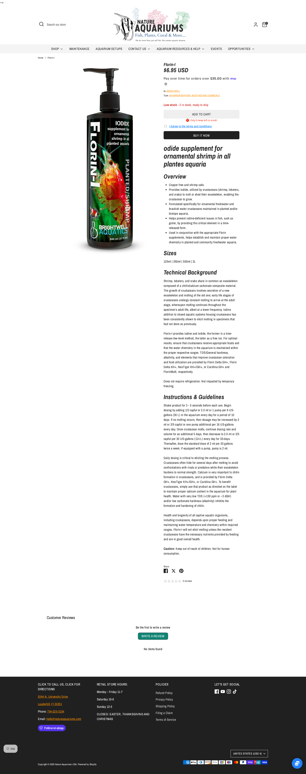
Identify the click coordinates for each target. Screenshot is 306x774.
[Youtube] (223, 691)
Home (40, 57)
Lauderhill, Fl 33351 (50, 704)
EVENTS (216, 49)
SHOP (55, 49)
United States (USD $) (247, 753)
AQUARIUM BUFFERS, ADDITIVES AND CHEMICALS (194, 95)
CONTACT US (137, 49)
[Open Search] (41, 24)
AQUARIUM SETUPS (109, 49)
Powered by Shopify (87, 764)
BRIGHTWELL (173, 91)
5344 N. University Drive (53, 696)
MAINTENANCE (79, 49)
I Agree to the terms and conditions (190, 126)
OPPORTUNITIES (239, 49)
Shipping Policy (165, 706)
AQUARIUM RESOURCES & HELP (179, 49)
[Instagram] (229, 691)
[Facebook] (217, 691)
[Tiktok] (235, 691)
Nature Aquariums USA (66, 764)
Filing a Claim (164, 713)
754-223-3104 (55, 711)
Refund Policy (164, 693)
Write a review (152, 636)
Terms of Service (166, 719)
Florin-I (51, 57)
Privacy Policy (164, 699)
